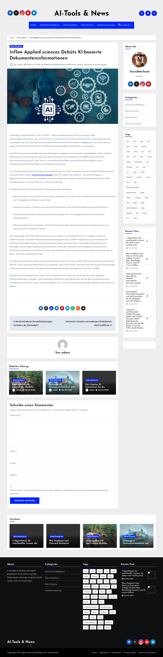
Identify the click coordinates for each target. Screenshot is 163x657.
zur (128, 218)
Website (13, 475)
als (128, 141)
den (135, 151)
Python (138, 197)
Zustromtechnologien (42, 175)
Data (136, 146)
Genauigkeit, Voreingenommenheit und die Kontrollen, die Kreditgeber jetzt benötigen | (135, 296)
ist (128, 172)
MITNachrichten (133, 187)
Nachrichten (131, 192)
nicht (129, 197)
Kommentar (16, 415)
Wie (137, 213)
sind (135, 203)
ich (137, 167)
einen (149, 156)
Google (129, 167)
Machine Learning (106, 25)
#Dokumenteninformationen (64, 65)
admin (20, 65)
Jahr (135, 172)
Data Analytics (70, 25)
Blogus (40, 652)
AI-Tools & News (81, 13)
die (128, 156)
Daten (144, 146)
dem (128, 151)
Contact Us (104, 652)
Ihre (144, 167)
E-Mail (13, 463)
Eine (141, 156)
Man (128, 182)
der (142, 151)
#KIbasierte (89, 65)
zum (144, 213)
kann (143, 172)
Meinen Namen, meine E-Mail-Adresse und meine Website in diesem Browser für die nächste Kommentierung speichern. (59, 492)
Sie (128, 203)
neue (143, 192)
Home (33, 25)
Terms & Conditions (147, 652)
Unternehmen (132, 208)
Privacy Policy (130, 652)
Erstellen (138, 162)
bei (148, 141)
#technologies (101, 65)
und (142, 203)
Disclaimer (116, 652)
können (129, 177)
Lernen (139, 177)
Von (143, 208)
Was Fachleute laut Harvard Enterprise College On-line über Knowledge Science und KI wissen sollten (133, 587)
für (147, 162)
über (135, 218)
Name (13, 451)
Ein (134, 156)
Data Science (87, 25)
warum (129, 213)
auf (134, 141)
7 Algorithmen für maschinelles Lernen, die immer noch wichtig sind (25, 543)
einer (129, 162)
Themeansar (52, 652)
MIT (135, 182)
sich (146, 197)
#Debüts (47, 65)
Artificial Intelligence (50, 25)
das (128, 146)
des (149, 151)
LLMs (148, 177)
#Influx (80, 65)
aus (141, 141)
